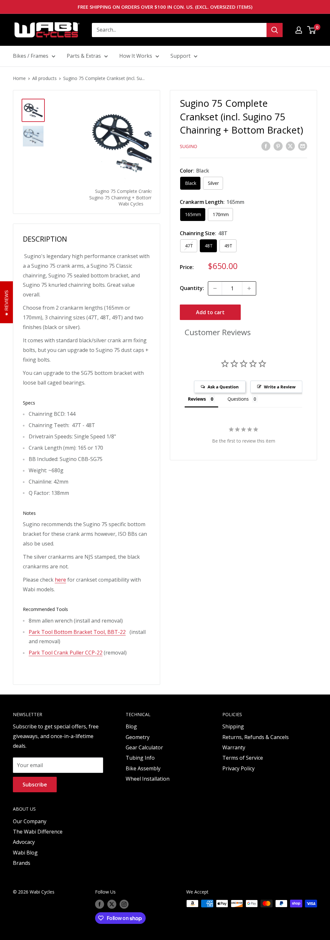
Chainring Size (204, 233)
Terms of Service (242, 757)
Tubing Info (140, 757)
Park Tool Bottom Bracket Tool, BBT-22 (77, 631)
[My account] (299, 30)
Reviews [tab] (197, 399)
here (60, 579)
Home (19, 78)
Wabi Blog (25, 852)
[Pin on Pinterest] (278, 146)
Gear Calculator (144, 747)
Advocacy (24, 841)
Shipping (233, 726)
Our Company (29, 821)
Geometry (138, 737)
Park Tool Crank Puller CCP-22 (65, 652)
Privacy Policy (238, 768)
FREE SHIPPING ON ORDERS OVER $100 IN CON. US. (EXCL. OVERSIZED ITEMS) (165, 7)
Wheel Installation (148, 778)
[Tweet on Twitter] (290, 146)
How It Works (135, 55)
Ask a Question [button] (223, 387)
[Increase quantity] (249, 288)
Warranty (233, 747)
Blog (131, 726)
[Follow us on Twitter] (111, 904)
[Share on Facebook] (265, 146)
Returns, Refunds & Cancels (255, 737)
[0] (312, 30)
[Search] (275, 30)
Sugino (188, 146)
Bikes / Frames (30, 55)
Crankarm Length (212, 201)
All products (44, 78)
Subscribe (35, 784)
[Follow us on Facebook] (99, 904)
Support (180, 55)
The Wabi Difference (38, 831)
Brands (21, 862)
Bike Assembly (143, 768)
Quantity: (192, 288)
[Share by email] (302, 146)
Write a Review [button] (280, 387)
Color (194, 170)
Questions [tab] (238, 399)
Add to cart (210, 312)
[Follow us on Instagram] (124, 904)
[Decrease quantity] (215, 288)
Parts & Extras (84, 55)
